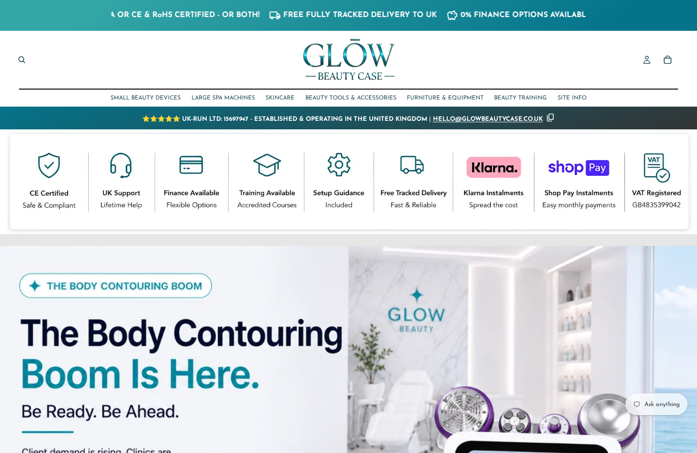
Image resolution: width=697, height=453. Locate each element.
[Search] (21, 59)
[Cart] (667, 59)
